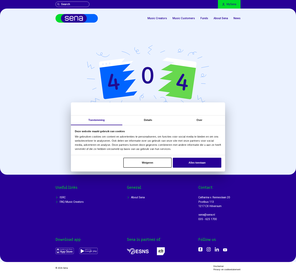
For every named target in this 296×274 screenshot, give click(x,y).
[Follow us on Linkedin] (217, 249)
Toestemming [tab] (96, 120)
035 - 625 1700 (207, 219)
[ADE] (161, 251)
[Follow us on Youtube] (225, 249)
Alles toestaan (197, 162)
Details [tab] (148, 120)
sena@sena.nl (206, 214)
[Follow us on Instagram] (209, 249)
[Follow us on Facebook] (200, 249)
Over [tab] (199, 120)
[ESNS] (138, 251)
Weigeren (147, 162)
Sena (65, 268)
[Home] (77, 18)
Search (65, 4)
